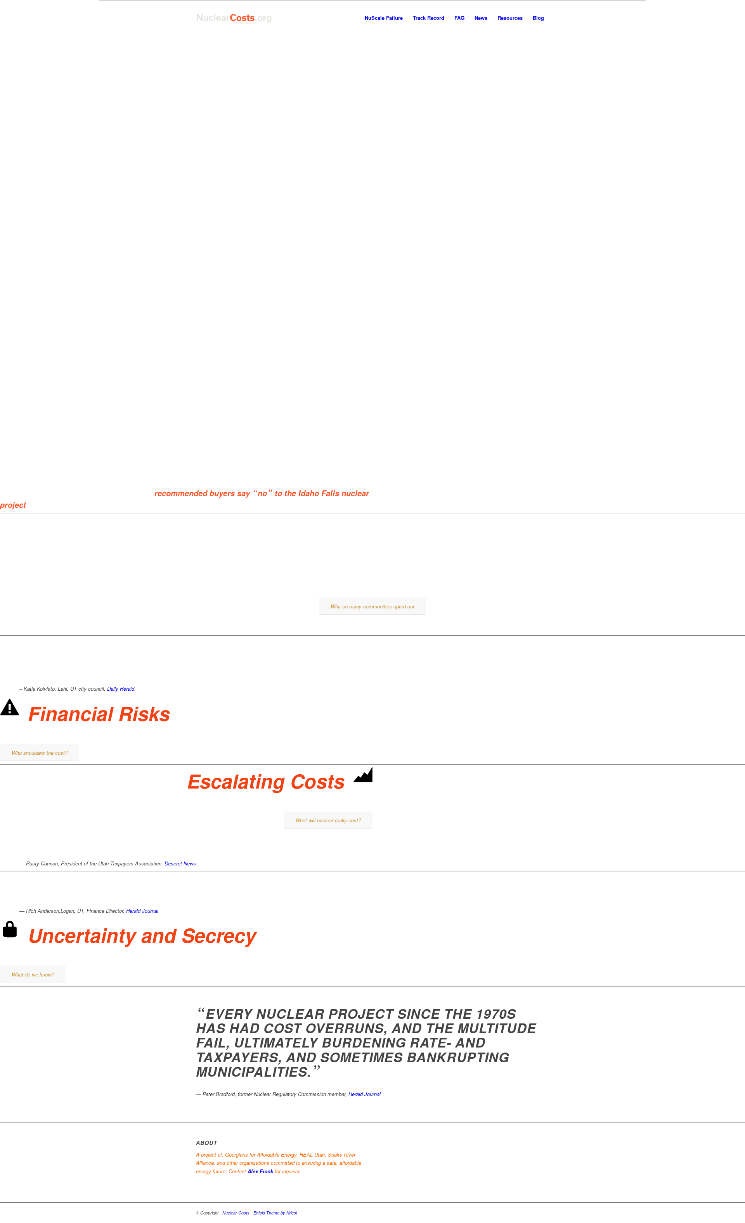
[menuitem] (384, 17)
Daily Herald (120, 688)
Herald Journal (142, 910)
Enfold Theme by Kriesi (275, 1213)
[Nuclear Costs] (234, 17)
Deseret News (180, 863)
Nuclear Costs (235, 1213)
